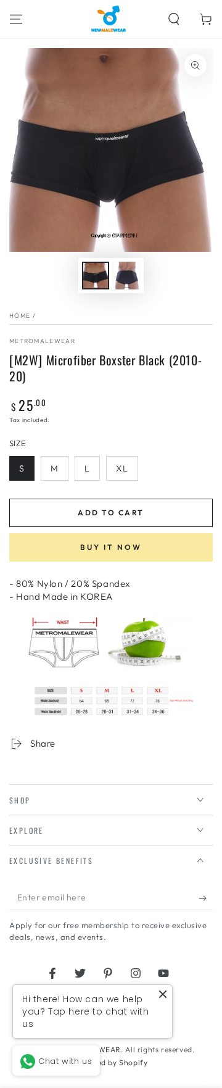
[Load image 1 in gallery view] (95, 275)
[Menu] (16, 19)
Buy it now (111, 547)
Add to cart (111, 512)
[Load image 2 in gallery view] (126, 275)
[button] (174, 19)
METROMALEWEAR (42, 341)
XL (122, 468)
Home (19, 316)
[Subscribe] (206, 898)
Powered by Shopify (111, 1062)
